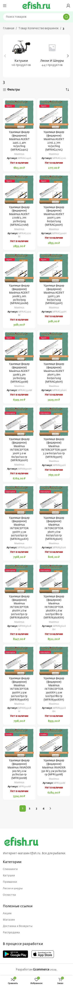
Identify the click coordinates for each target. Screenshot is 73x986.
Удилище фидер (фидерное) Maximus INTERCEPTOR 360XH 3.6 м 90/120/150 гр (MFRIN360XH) (19, 607)
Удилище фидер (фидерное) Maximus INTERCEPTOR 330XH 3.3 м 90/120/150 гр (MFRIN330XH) (19, 528)
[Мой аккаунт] (68, 5)
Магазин (9, 920)
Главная (8, 28)
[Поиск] (66, 17)
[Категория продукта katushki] (21, 53)
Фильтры (13, 89)
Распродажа (11, 932)
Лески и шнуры (13, 888)
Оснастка (9, 895)
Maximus (19, 154)
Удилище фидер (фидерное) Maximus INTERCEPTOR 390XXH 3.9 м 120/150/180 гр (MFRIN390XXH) (54, 689)
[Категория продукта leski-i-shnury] (51, 53)
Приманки (10, 882)
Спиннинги (10, 869)
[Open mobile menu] (4, 5)
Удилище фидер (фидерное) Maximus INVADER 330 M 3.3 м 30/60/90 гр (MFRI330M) (53, 767)
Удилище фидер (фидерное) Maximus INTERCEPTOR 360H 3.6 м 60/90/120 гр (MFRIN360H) (54, 528)
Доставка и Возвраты (17, 926)
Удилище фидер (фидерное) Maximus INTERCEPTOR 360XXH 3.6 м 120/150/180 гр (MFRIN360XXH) (54, 607)
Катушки (9, 875)
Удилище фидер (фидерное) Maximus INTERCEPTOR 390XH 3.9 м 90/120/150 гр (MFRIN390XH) (19, 689)
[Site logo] (36, 5)
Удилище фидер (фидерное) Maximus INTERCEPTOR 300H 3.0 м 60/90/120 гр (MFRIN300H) (19, 450)
